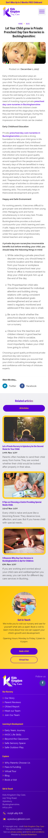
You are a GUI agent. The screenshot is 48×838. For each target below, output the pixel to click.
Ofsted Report (12, 706)
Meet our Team (12, 711)
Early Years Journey (15, 730)
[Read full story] (24, 429)
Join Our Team (12, 715)
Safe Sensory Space (15, 743)
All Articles (24, 408)
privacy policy (16, 832)
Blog (7, 775)
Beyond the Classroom (17, 739)
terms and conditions (35, 832)
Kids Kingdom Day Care (34, 826)
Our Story (10, 698)
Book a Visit (24, 651)
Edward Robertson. (29, 834)
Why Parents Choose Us (17, 762)
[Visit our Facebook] (43, 683)
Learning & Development (12, 724)
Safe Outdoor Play (14, 747)
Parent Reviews (13, 702)
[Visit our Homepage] (11, 11)
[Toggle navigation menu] (42, 11)
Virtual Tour (24, 659)
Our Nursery (7, 692)
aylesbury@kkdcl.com (18, 819)
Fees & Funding (13, 767)
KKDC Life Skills (13, 734)
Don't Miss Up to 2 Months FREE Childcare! (24, 2)
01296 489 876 (15, 813)
